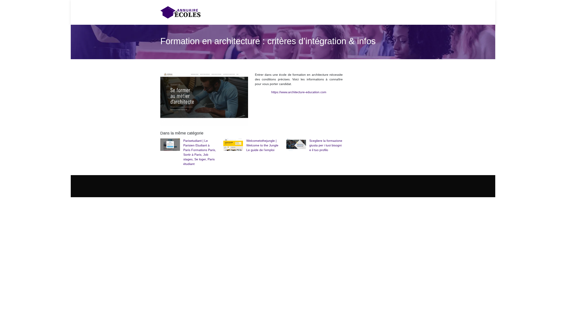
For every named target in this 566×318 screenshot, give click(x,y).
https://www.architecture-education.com (298, 92)
